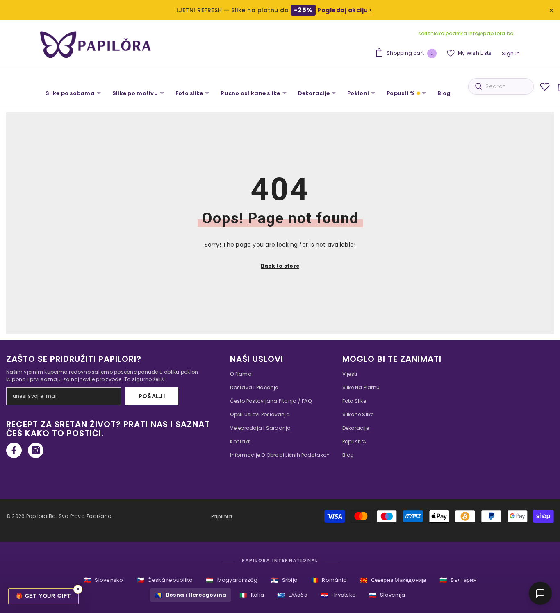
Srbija (284, 580)
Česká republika (165, 580)
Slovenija (387, 595)
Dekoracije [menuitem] (314, 93)
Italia (251, 595)
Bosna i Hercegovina (191, 595)
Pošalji (152, 396)
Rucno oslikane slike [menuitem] (250, 93)
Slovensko (103, 580)
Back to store (280, 265)
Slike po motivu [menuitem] (135, 93)
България (457, 580)
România (329, 580)
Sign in (511, 53)
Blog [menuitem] (444, 93)
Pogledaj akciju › (344, 10)
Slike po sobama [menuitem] (70, 93)
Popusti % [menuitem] (401, 93)
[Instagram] (35, 450)
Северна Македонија (393, 580)
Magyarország (231, 580)
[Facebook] (14, 450)
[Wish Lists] (545, 86)
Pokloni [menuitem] (358, 93)
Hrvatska (338, 595)
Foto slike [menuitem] (189, 93)
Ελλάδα (292, 595)
